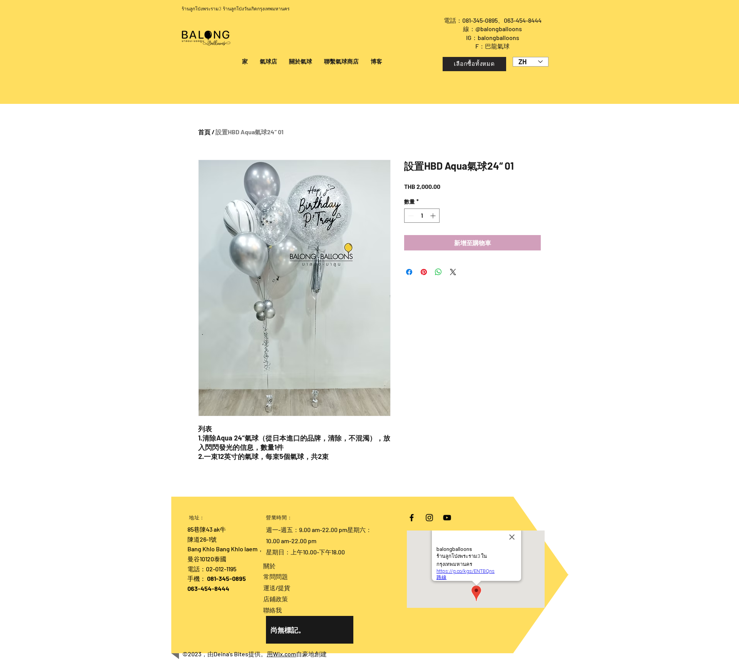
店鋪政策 (275, 598)
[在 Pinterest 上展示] (423, 272)
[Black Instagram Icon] (429, 517)
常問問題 (275, 576)
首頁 (204, 131)
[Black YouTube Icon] (447, 517)
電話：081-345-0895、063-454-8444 (493, 20)
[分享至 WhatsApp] (438, 272)
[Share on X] (453, 272)
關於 (269, 565)
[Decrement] (410, 215)
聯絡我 (272, 610)
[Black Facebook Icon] (411, 517)
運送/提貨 (276, 587)
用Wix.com (281, 653)
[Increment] (433, 215)
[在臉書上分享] (409, 272)
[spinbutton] (422, 215)
